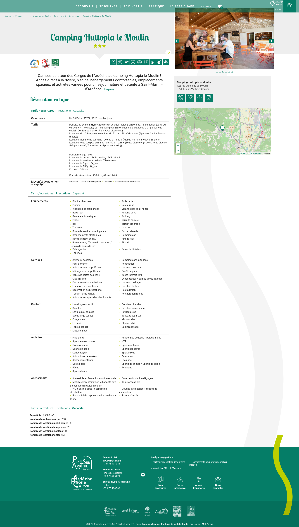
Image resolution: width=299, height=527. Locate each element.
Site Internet (209, 98)
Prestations (64, 110)
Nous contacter (218, 487)
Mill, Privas (207, 524)
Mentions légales (150, 524)
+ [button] (178, 146)
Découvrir (85, 6)
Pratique (156, 6)
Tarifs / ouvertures (42, 110)
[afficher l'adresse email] (199, 98)
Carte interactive (180, 487)
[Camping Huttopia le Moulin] (224, 38)
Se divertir (133, 6)
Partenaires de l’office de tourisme (169, 462)
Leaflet (243, 153)
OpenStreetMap (255, 153)
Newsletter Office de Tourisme (167, 468)
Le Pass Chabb (182, 6)
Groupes (206, 6)
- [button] (178, 150)
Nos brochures (160, 487)
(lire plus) (109, 89)
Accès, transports (199, 487)
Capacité (78, 110)
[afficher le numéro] (181, 98)
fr (276, 10)
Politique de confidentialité (174, 524)
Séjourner (108, 6)
